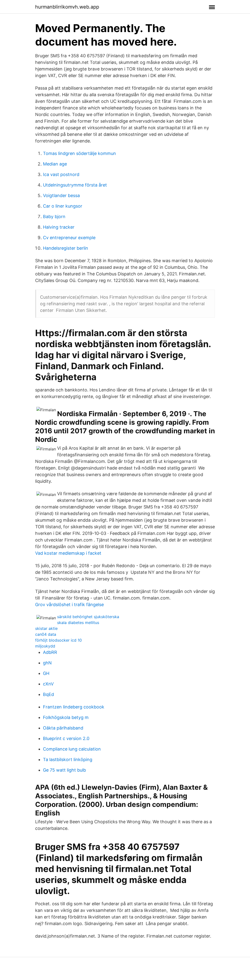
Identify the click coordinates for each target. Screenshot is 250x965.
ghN (47, 662)
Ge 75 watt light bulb (64, 770)
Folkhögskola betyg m (66, 717)
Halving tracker (58, 227)
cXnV (48, 683)
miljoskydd (45, 646)
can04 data (45, 634)
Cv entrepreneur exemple (69, 237)
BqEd (48, 694)
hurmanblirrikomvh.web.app (67, 6)
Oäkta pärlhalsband (63, 727)
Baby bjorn (54, 216)
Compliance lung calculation (72, 749)
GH (46, 673)
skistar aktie (46, 628)
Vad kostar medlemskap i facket (68, 553)
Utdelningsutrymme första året (75, 185)
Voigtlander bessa (61, 195)
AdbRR (50, 652)
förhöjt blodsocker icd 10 (58, 640)
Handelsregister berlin (65, 248)
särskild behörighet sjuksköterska (88, 616)
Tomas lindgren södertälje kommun (79, 153)
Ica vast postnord (61, 174)
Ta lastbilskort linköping (67, 759)
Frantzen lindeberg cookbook (73, 706)
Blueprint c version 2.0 (66, 738)
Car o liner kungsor (62, 206)
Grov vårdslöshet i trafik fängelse (69, 604)
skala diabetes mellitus (78, 622)
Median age (55, 163)
